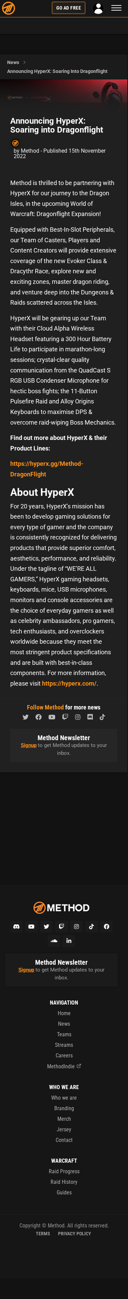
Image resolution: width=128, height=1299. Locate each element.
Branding (64, 1108)
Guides (64, 1192)
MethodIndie (61, 1066)
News (13, 62)
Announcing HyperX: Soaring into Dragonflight (57, 71)
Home (64, 1013)
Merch (64, 1119)
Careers (64, 1055)
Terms (43, 1233)
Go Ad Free (68, 8)
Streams (64, 1045)
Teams (64, 1034)
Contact (64, 1140)
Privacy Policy (74, 1233)
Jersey (64, 1129)
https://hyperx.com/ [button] (69, 683)
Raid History (64, 1182)
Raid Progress (64, 1171)
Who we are (64, 1098)
